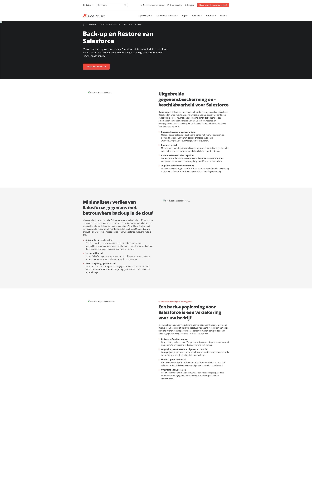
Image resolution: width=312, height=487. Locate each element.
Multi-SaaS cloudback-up (110, 25)
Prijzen (185, 15)
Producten (92, 25)
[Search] (125, 5)
